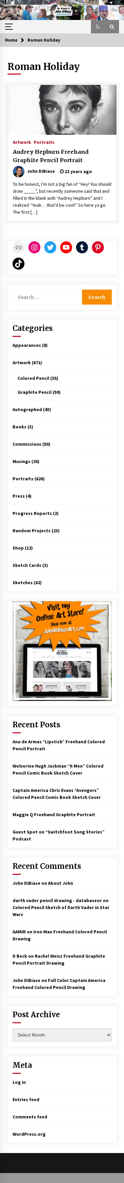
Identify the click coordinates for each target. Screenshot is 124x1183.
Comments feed (30, 1117)
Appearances (27, 345)
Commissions (27, 444)
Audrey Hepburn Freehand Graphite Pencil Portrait (51, 155)
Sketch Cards (27, 565)
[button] (98, 26)
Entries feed (26, 1099)
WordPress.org (29, 1134)
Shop (18, 548)
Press (19, 496)
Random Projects (32, 531)
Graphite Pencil (35, 392)
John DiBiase (26, 883)
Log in (19, 1082)
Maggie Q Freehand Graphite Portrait (54, 815)
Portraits (44, 141)
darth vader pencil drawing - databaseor (57, 900)
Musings (21, 461)
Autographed (27, 409)
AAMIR (19, 932)
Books (19, 427)
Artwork (22, 141)
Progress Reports (32, 513)
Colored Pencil (33, 378)
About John (60, 883)
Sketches (23, 583)
